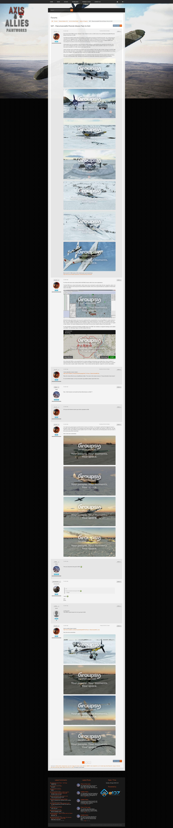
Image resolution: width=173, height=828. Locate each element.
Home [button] (51, 1)
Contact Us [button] (97, 1)
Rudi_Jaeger (59, 767)
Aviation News (84, 791)
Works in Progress (84, 21)
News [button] (58, 1)
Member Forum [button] (86, 1)
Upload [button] (66, 1)
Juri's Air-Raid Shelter (73, 21)
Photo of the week (85, 784)
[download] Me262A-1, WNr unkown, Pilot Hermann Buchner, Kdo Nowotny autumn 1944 (61, 818)
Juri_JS (55, 31)
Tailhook (64, 767)
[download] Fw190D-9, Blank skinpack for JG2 (60, 803)
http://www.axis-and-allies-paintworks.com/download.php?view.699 (77, 274)
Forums (55, 21)
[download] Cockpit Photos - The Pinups (59, 782)
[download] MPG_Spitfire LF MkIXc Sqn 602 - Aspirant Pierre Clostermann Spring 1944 (60, 793)
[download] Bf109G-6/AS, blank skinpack (59, 799)
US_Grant (72, 767)
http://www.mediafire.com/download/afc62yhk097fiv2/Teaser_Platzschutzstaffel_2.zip (81, 629)
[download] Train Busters (56, 789)
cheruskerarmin (55, 581)
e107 (99, 824)
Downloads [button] (75, 1)
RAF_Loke (55, 767)
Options (118, 31)
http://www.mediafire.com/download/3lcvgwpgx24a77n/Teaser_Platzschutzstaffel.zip (81, 373)
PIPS (52, 767)
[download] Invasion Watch (56, 785)
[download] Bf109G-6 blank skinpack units (59, 796)
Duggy (55, 387)
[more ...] (53, 801)
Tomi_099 (68, 767)
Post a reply (116, 25)
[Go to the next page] (90, 762)
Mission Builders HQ (63, 21)
